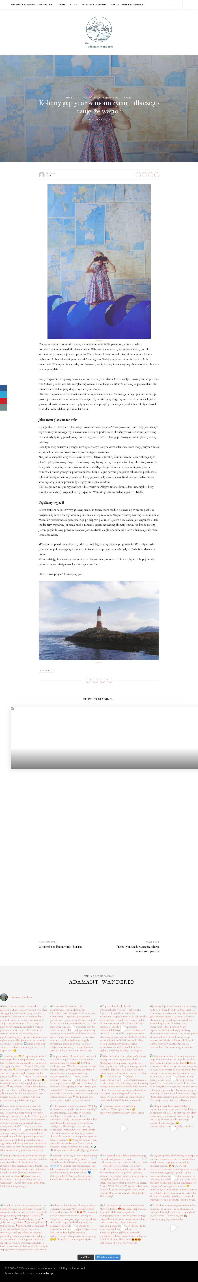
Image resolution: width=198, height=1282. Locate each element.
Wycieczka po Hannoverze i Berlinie (60, 947)
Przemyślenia (109, 97)
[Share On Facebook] (3, 388)
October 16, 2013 (99, 119)
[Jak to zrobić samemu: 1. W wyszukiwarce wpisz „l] (74, 1029)
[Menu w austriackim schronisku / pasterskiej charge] (24, 1029)
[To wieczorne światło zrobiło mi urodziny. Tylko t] (124, 1128)
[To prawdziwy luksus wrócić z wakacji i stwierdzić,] (74, 1078)
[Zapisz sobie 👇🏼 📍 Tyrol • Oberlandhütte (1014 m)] (124, 1029)
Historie (72, 97)
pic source (99, 341)
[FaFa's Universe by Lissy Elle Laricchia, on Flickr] (99, 261)
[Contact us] (3, 407)
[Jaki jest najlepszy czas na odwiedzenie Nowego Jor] (124, 1228)
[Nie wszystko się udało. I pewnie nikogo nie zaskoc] (124, 1178)
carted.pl (47, 1273)
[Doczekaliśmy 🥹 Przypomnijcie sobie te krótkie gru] (24, 1078)
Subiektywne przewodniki (128, 4)
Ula (49, 175)
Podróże (89, 97)
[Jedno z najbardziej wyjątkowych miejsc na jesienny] (74, 1228)
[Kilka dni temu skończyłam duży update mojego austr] (124, 1078)
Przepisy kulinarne (94, 4)
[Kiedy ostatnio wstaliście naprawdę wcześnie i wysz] (24, 1128)
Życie (127, 97)
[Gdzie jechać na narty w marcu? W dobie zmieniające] (74, 1128)
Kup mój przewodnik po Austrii (31, 4)
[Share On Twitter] (3, 394)
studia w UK (46, 671)
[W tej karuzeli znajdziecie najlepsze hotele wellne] (24, 1228)
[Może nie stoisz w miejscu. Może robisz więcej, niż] (24, 1178)
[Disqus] (99, 807)
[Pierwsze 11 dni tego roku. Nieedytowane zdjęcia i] (74, 1178)
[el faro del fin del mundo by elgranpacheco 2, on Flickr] (99, 620)
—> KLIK (137, 492)
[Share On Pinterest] (3, 401)
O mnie (61, 4)
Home (73, 4)
